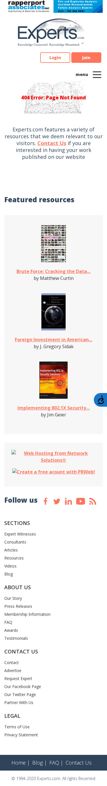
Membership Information (27, 614)
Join (86, 57)
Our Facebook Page (22, 686)
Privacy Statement (21, 734)
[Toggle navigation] (97, 74)
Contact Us (51, 143)
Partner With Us (18, 702)
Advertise (12, 670)
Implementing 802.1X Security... (53, 408)
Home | (20, 762)
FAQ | (56, 762)
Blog (8, 574)
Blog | (39, 762)
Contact (11, 662)
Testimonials (16, 638)
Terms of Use (17, 726)
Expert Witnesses (20, 534)
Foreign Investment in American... (53, 339)
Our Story (13, 598)
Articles (11, 550)
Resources (14, 558)
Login (55, 57)
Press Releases (18, 606)
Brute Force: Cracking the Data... (53, 271)
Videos (10, 566)
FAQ (8, 622)
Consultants (15, 542)
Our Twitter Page (20, 694)
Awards (11, 630)
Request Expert (18, 678)
